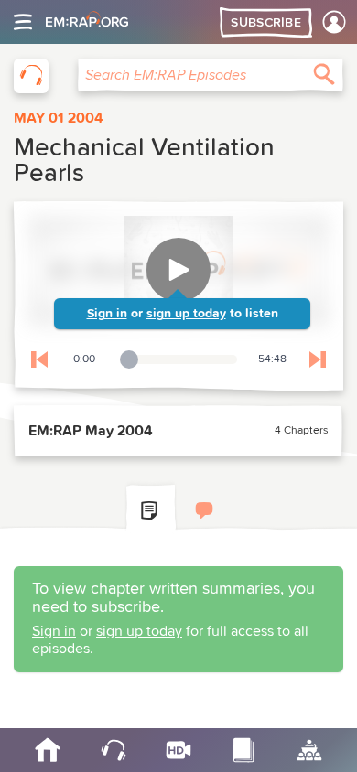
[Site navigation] (23, 22)
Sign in (107, 313)
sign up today (186, 313)
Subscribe (266, 22)
